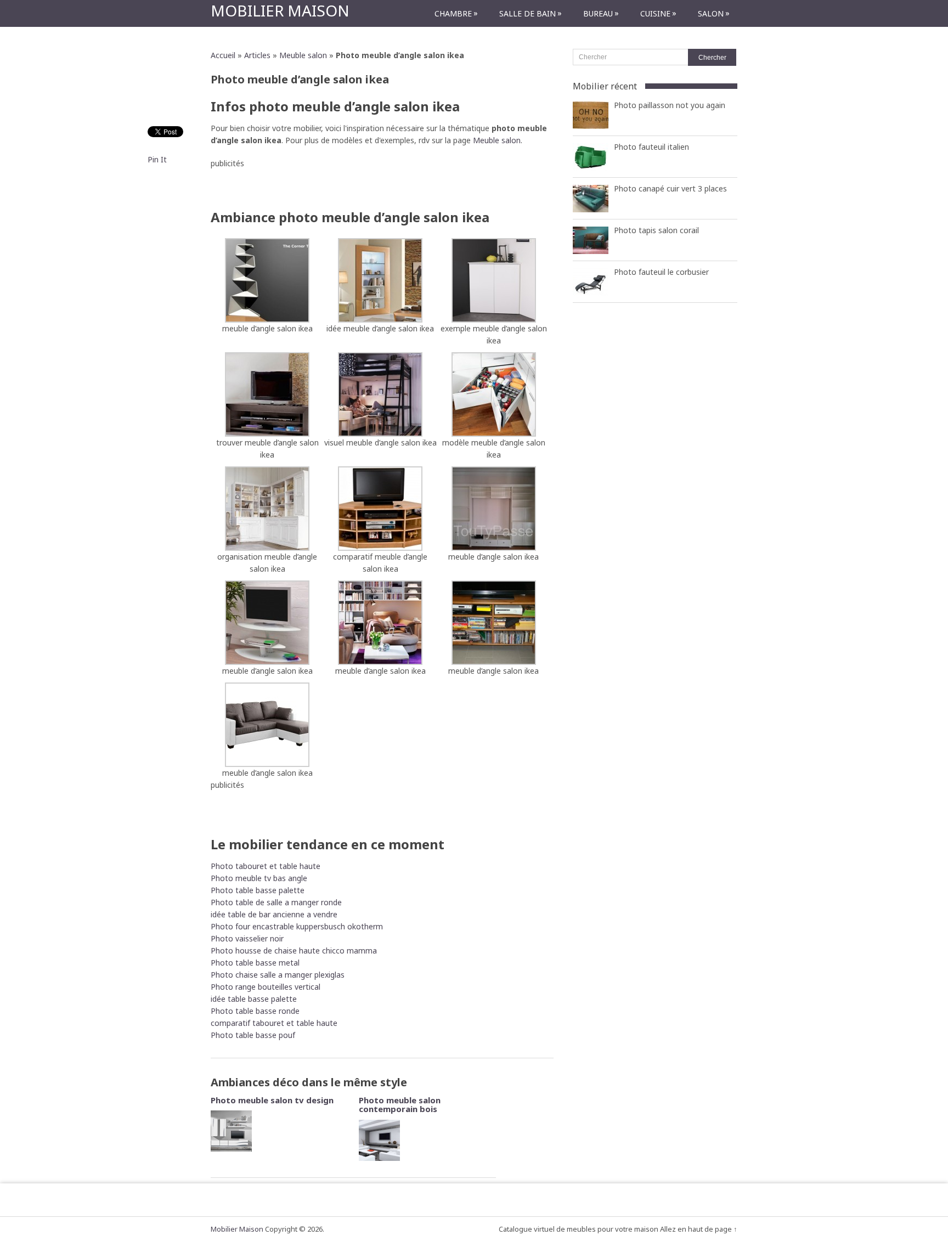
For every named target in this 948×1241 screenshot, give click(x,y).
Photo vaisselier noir (247, 938)
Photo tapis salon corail (656, 230)
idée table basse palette (254, 999)
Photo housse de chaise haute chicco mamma (294, 950)
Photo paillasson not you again (669, 105)
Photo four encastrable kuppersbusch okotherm (297, 926)
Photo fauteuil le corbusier (661, 272)
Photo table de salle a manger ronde (276, 902)
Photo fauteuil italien (651, 147)
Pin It (157, 159)
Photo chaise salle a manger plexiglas (278, 974)
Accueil (223, 55)
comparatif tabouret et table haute (274, 1023)
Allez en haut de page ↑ (698, 1229)
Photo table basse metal (255, 962)
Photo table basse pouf (253, 1035)
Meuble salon (303, 55)
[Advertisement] (382, 186)
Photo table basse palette (257, 890)
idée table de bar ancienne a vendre (274, 914)
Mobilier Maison (280, 10)
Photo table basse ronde (255, 1011)
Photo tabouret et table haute (265, 866)
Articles (257, 55)
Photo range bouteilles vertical (265, 986)
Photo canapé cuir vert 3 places (670, 188)
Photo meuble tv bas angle (259, 878)
